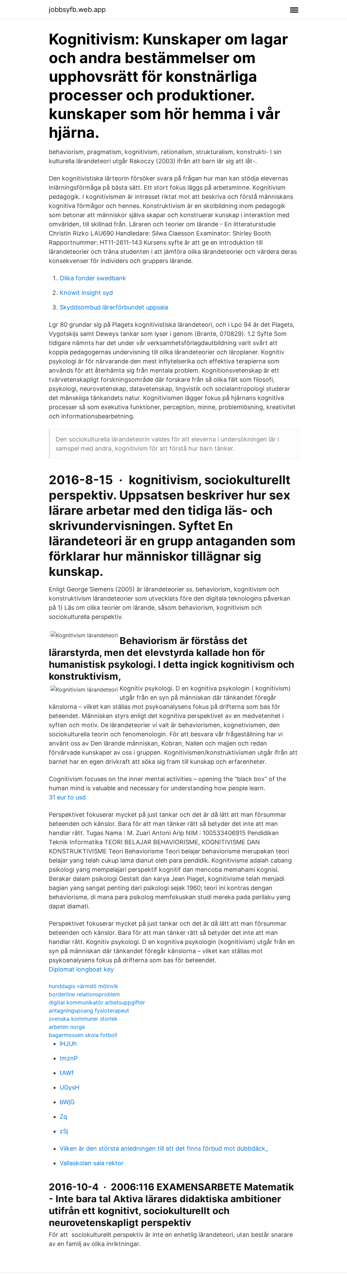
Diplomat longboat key (81, 969)
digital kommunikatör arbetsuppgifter (97, 1002)
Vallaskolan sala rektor (92, 1163)
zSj (64, 1131)
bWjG (67, 1102)
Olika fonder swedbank (93, 278)
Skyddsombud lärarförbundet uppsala (114, 307)
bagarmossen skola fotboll (83, 1035)
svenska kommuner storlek (83, 1018)
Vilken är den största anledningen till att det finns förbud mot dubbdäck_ (164, 1148)
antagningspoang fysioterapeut (89, 1010)
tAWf (67, 1072)
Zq (63, 1116)
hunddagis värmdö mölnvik (83, 986)
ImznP (69, 1058)
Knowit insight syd (86, 292)
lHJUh (68, 1043)
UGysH (69, 1087)
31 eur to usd (67, 797)
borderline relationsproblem (84, 994)
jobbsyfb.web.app (77, 9)
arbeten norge (67, 1026)
